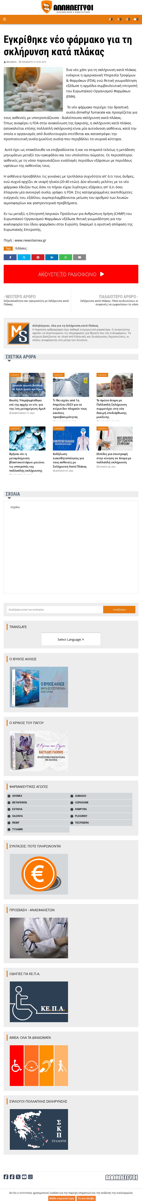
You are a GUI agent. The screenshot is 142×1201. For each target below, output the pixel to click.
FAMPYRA (81, 809)
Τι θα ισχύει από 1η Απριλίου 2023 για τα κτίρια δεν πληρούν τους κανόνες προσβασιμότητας (70, 408)
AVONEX (17, 796)
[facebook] (111, 19)
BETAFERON (19, 802)
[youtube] (136, 19)
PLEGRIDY (81, 816)
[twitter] (119, 19)
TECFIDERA (82, 822)
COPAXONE (82, 802)
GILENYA (17, 816)
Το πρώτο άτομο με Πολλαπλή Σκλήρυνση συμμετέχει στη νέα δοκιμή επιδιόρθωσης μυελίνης (112, 408)
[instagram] (128, 19)
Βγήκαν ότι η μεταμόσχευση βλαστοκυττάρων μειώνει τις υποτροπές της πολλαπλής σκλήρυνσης (27, 462)
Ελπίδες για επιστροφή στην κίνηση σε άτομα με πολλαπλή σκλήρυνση (114, 458)
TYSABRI (17, 829)
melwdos (11, 61)
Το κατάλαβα (86, 1198)
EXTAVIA (17, 809)
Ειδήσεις (21, 248)
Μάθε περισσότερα (61, 1198)
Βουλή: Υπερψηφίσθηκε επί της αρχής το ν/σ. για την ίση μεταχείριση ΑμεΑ (27, 404)
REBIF (15, 822)
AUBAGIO (80, 796)
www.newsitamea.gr (30, 240)
